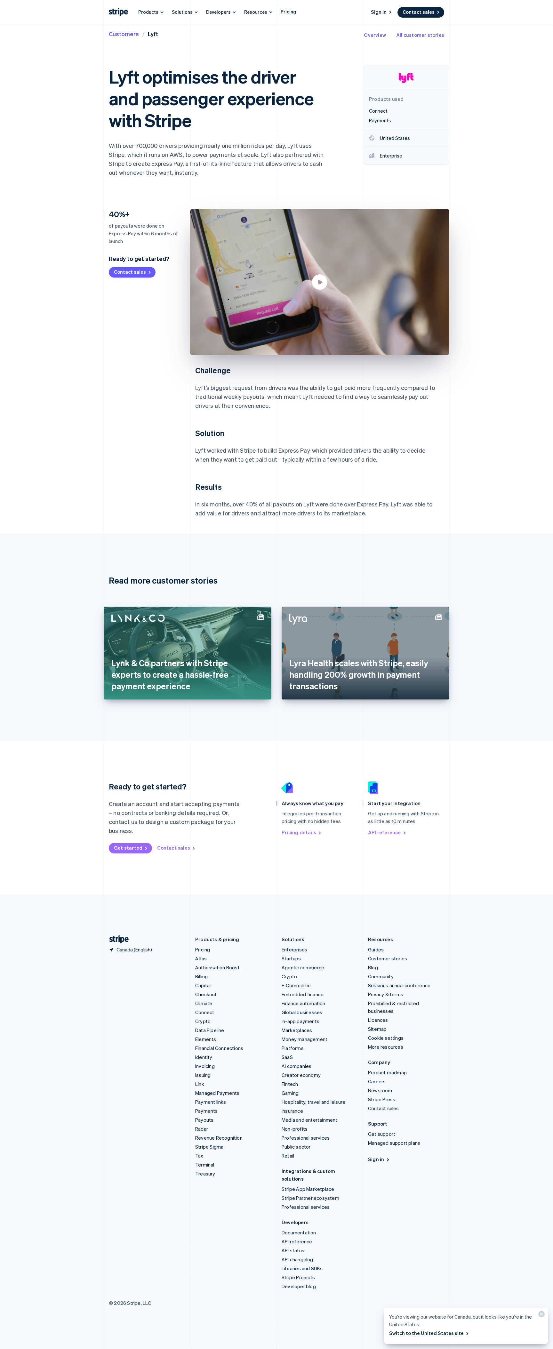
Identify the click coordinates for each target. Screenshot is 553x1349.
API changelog (297, 1259)
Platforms (293, 1048)
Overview (375, 35)
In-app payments (300, 1021)
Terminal (204, 1164)
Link (199, 1084)
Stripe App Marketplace (308, 1189)
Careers (377, 1081)
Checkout (206, 994)
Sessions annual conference (399, 985)
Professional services (306, 1138)
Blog (373, 967)
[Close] (540, 1315)
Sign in (379, 12)
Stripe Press (381, 1099)
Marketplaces (297, 1030)
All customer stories (420, 35)
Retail (288, 1155)
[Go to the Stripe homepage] (116, 939)
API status (293, 1250)
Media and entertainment (310, 1120)
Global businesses (302, 1012)
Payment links (210, 1102)
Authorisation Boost (217, 967)
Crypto (203, 1021)
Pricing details (299, 832)
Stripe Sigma (209, 1146)
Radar (201, 1129)
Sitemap (377, 1029)
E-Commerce (296, 985)
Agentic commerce (303, 967)
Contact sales (419, 12)
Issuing (203, 1075)
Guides (376, 949)
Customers (124, 33)
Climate (203, 1003)
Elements (205, 1039)
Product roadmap (387, 1072)
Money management (304, 1039)
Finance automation (303, 1003)
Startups (291, 958)
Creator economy (301, 1075)
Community (381, 976)
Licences (378, 1020)
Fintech (290, 1084)
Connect (204, 1012)
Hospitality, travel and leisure (313, 1102)
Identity (203, 1057)
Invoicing (205, 1066)
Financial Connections (219, 1048)
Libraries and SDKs (302, 1268)
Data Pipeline (209, 1030)
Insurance (292, 1111)
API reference (384, 832)
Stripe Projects (298, 1277)
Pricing (288, 11)
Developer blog (299, 1286)
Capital (203, 985)
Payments (206, 1111)
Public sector (296, 1146)
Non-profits (295, 1129)
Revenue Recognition (219, 1138)
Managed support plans (394, 1143)
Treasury (205, 1173)
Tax (199, 1155)
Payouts (204, 1120)
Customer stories (387, 958)
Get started (128, 847)
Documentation (299, 1232)
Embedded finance (303, 994)
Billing (201, 976)
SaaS (287, 1057)
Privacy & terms (385, 994)
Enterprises (294, 949)
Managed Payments (217, 1093)
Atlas (201, 958)
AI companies (296, 1066)
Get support (381, 1134)
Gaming (290, 1093)
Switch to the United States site (426, 1333)
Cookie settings (386, 1038)
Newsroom (380, 1090)
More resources (385, 1047)
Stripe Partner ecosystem (310, 1198)
